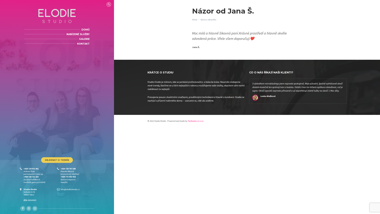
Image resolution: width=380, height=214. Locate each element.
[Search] (109, 4)
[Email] (34, 208)
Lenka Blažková (268, 96)
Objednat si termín (57, 160)
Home (194, 19)
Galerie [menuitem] (84, 39)
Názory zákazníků (208, 19)
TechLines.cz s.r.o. (196, 121)
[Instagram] (28, 208)
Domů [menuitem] (85, 29)
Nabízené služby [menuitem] (78, 34)
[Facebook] (22, 208)
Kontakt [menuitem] (83, 43)
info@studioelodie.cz (70, 189)
